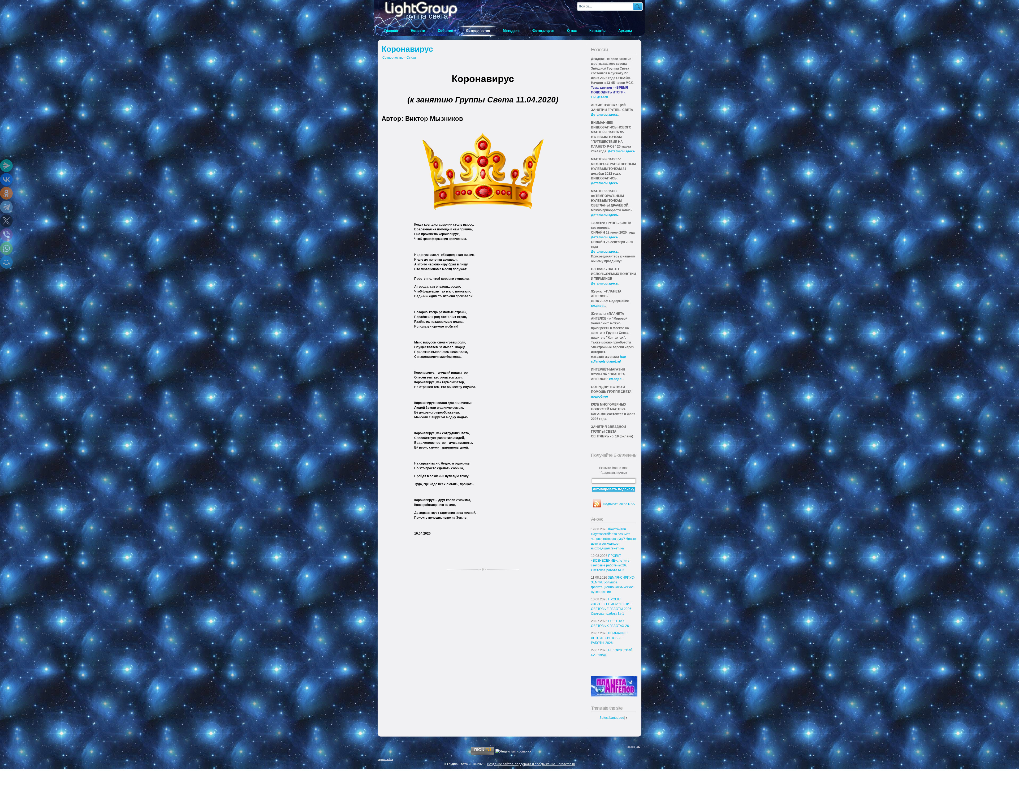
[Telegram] (6, 207)
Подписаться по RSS (619, 504)
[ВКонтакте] (6, 179)
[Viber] (6, 234)
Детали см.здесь (604, 115)
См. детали (599, 97)
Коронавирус (407, 49)
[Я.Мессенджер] (6, 165)
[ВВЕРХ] (633, 747)
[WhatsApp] (6, 248)
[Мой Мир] (6, 262)
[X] (6, 220)
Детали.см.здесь (604, 237)
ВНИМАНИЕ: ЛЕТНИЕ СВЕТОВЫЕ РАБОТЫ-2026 (609, 638)
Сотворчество (393, 57)
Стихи (411, 57)
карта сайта (385, 759)
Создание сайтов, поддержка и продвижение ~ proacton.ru (531, 764)
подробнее (599, 396)
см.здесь (598, 306)
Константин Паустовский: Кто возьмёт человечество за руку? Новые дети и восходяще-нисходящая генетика (613, 538)
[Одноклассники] (6, 193)
